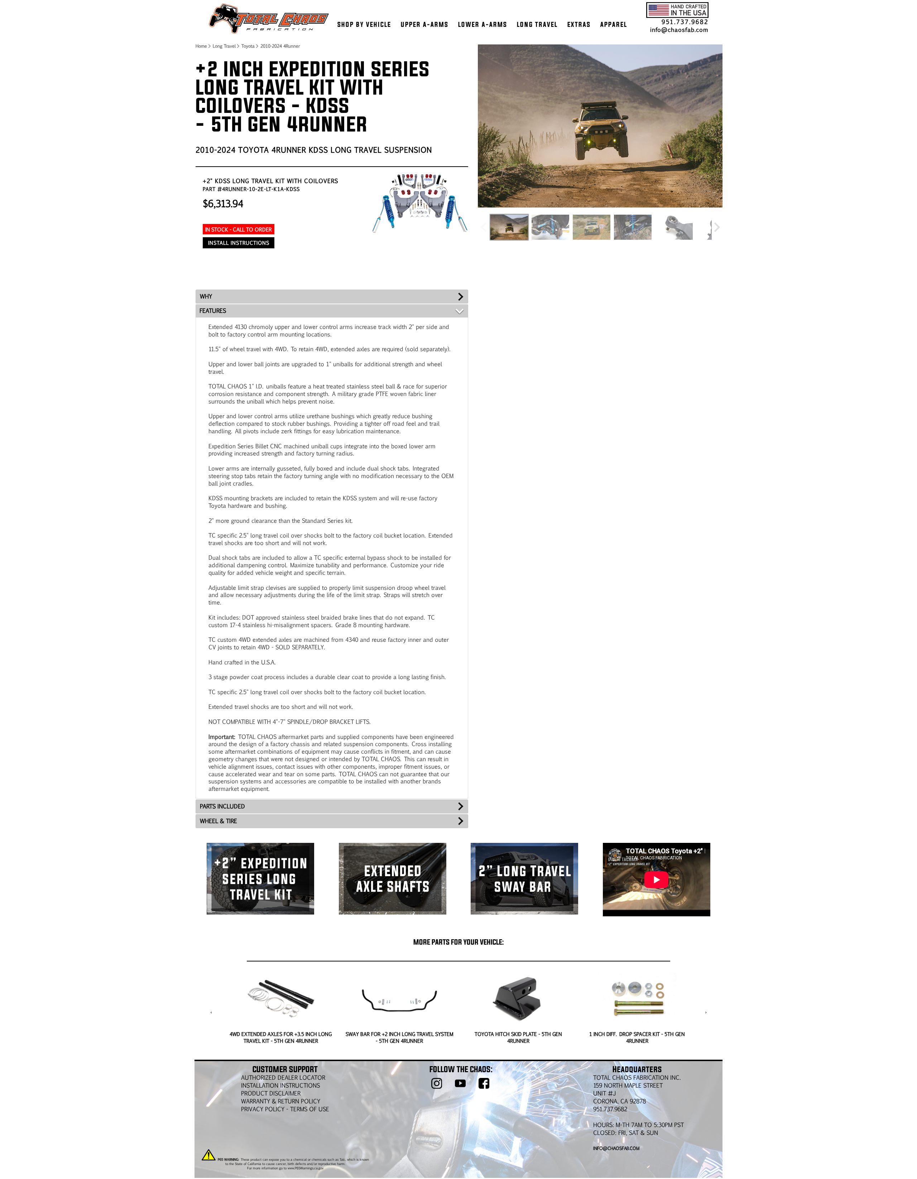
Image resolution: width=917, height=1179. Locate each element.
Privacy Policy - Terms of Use (285, 1109)
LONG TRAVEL (537, 24)
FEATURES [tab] (213, 310)
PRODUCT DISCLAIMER (271, 1093)
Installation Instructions (280, 1085)
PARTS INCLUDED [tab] (222, 806)
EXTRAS (579, 24)
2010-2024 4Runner (280, 46)
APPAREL (613, 24)
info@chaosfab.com (679, 29)
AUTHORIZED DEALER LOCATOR (283, 1077)
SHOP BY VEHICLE (364, 24)
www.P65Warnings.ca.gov (305, 1168)
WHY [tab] (206, 296)
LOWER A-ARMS (482, 24)
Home (201, 46)
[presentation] (211, 1012)
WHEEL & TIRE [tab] (218, 821)
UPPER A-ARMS (424, 24)
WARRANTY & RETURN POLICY (280, 1101)
